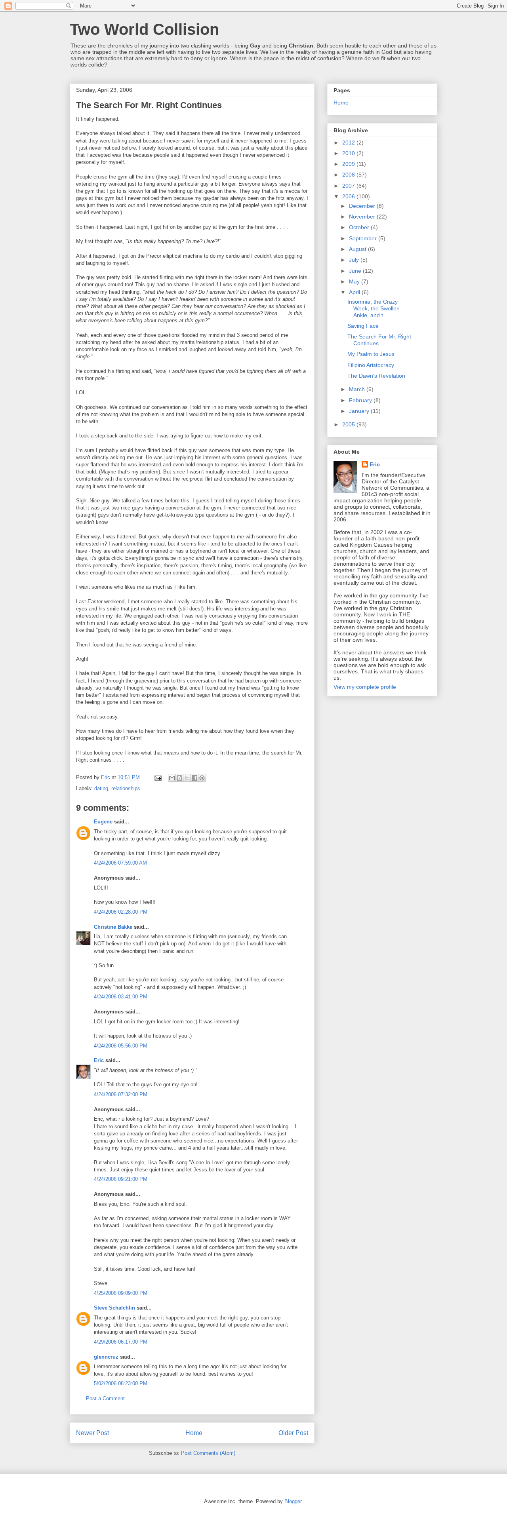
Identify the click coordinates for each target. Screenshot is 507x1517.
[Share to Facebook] (194, 778)
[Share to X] (187, 778)
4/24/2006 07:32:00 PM (120, 1094)
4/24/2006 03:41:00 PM (120, 997)
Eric (99, 1060)
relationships (125, 788)
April (355, 292)
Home (193, 1433)
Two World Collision (144, 29)
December (363, 206)
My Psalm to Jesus (371, 354)
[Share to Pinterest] (202, 778)
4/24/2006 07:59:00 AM (120, 863)
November (363, 216)
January (360, 411)
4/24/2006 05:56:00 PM (120, 1046)
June (356, 271)
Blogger (292, 1501)
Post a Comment (105, 1398)
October (360, 227)
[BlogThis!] (179, 778)
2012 (349, 142)
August (358, 249)
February (361, 400)
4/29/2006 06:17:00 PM (120, 1342)
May (355, 281)
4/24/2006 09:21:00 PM (120, 1179)
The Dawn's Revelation (376, 376)
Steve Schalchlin (114, 1308)
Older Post (293, 1433)
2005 (349, 424)
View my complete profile (365, 687)
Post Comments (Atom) (208, 1453)
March (357, 389)
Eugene (103, 822)
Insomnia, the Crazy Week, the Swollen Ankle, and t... (373, 308)
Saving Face (363, 326)
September (363, 238)
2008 (349, 174)
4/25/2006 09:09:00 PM (120, 1293)
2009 (349, 164)
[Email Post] (157, 777)
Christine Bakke (113, 927)
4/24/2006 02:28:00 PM (120, 912)
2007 (349, 185)
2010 (349, 153)
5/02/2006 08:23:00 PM (120, 1383)
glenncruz (106, 1357)
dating (101, 788)
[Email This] (172, 778)
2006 (349, 196)
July (354, 260)
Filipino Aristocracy (370, 365)
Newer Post (92, 1433)
